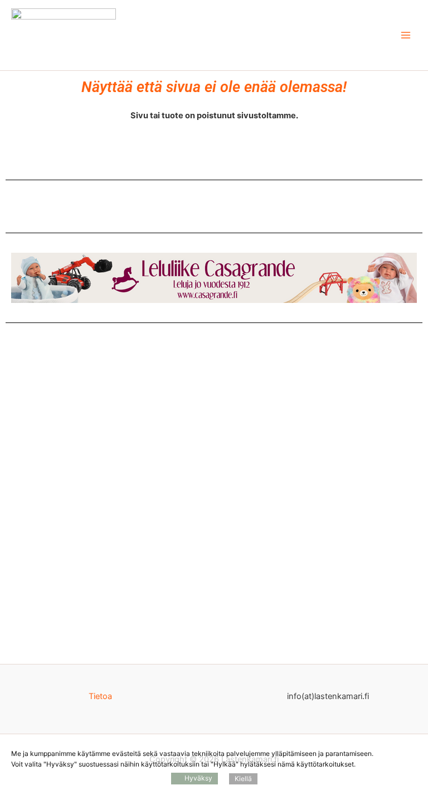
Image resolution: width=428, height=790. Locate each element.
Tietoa (100, 696)
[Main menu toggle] (406, 35)
